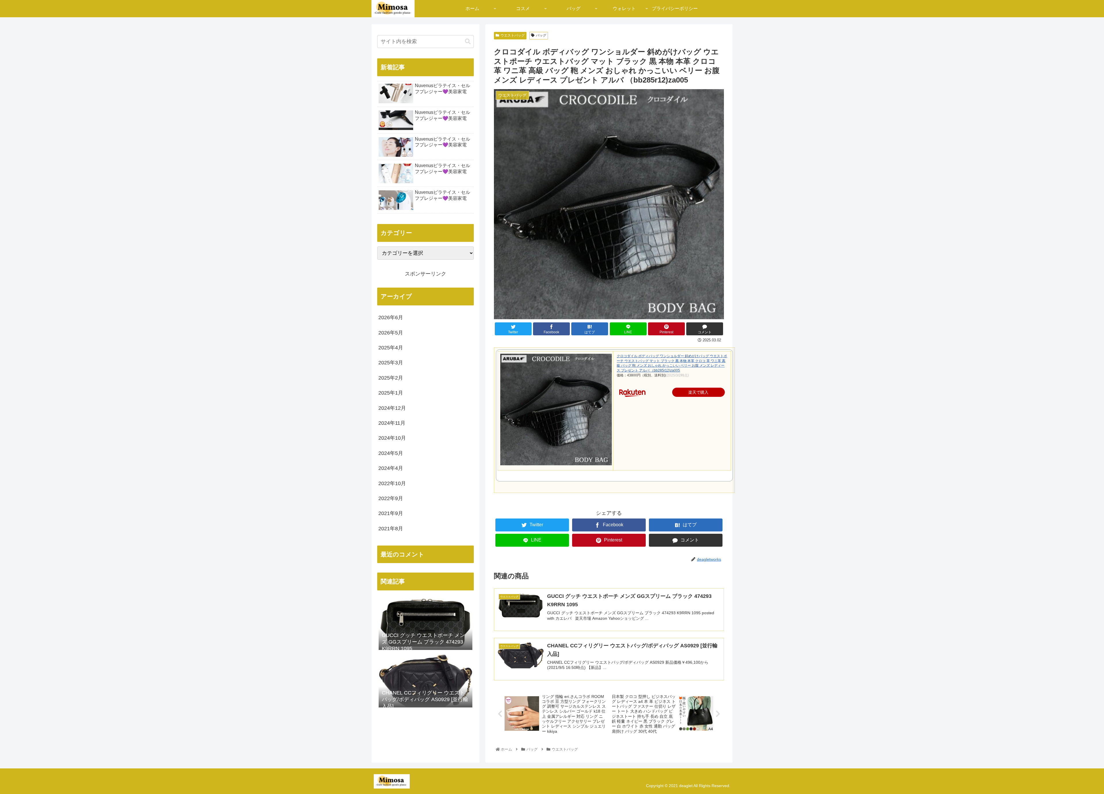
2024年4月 (390, 468)
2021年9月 (390, 513)
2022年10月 (392, 483)
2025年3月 (390, 363)
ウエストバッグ (513, 35)
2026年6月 (390, 317)
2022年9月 (390, 498)
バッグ (541, 35)
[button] (468, 41)
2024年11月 (391, 423)
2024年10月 (392, 438)
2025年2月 (390, 378)
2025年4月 (390, 348)
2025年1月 (390, 393)
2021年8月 (390, 528)
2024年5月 (390, 453)
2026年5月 (390, 333)
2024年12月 (392, 408)
